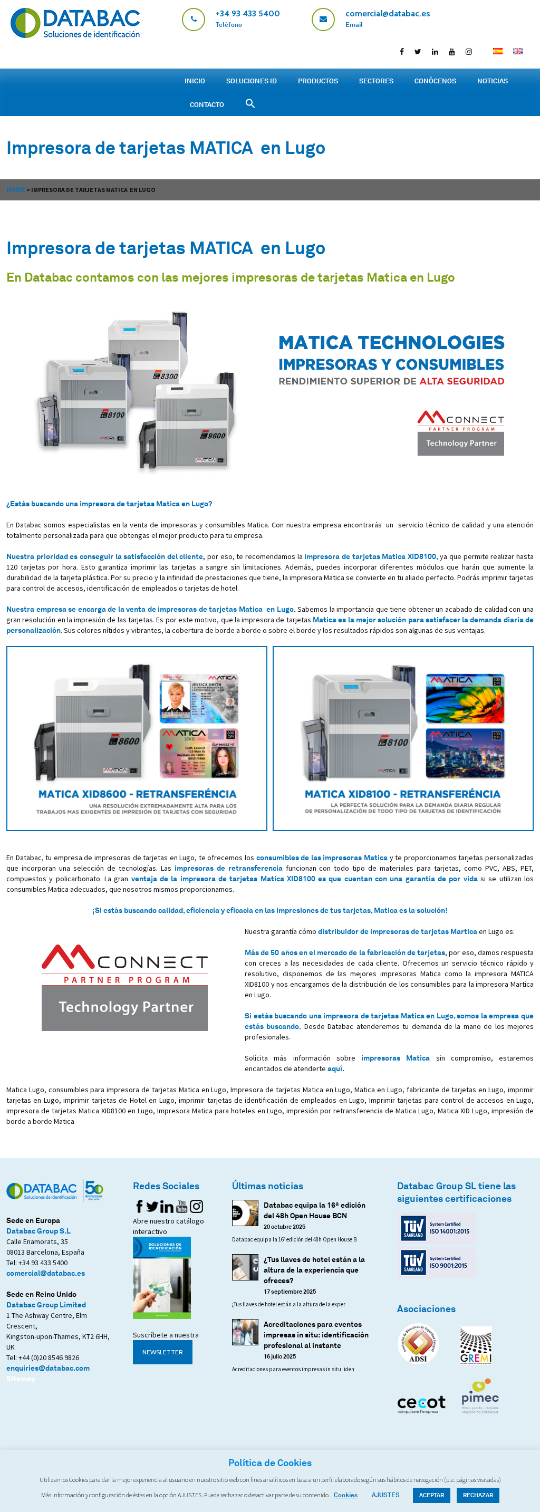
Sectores (376, 80)
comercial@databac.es (45, 1272)
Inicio (195, 80)
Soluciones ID (251, 80)
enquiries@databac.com (48, 1367)
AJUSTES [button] (386, 1495)
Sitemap (20, 1378)
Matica (324, 619)
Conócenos (435, 80)
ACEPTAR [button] (431, 1495)
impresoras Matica (395, 1057)
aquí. (335, 1068)
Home (15, 190)
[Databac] (75, 35)
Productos (318, 80)
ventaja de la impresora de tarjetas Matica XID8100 (223, 878)
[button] (250, 103)
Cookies (346, 1495)
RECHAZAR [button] (478, 1495)
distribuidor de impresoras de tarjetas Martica (397, 931)
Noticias (492, 80)
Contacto (207, 104)
